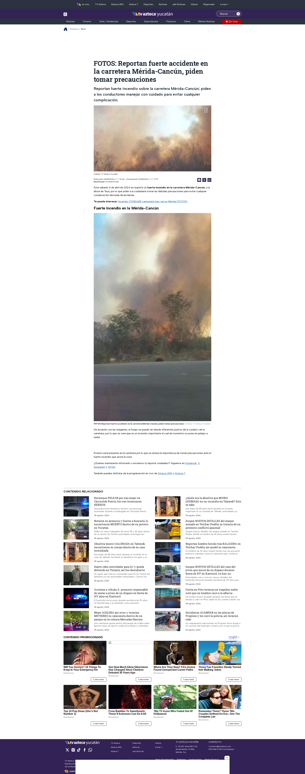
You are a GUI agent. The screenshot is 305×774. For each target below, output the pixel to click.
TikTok (111, 466)
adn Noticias (179, 4)
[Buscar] (238, 14)
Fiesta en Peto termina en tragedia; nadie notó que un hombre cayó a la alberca (212, 591)
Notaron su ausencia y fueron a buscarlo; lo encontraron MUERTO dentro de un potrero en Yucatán (121, 524)
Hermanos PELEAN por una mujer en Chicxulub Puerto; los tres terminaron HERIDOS (118, 501)
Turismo (87, 21)
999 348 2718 (215, 749)
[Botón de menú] (65, 14)
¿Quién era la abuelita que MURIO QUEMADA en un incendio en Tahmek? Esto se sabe (213, 501)
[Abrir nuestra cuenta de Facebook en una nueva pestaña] (84, 750)
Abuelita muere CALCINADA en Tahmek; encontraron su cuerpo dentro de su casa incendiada (119, 547)
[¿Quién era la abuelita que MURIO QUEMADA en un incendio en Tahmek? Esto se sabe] (167, 506)
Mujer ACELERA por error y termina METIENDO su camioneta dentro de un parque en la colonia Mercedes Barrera (118, 616)
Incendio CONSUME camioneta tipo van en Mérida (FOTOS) (152, 201)
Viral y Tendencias (108, 21)
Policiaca (171, 21)
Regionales (209, 4)
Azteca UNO (117, 4)
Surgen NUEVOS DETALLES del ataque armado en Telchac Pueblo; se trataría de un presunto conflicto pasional (213, 524)
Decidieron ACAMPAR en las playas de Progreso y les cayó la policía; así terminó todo (212, 616)
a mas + (224, 4)
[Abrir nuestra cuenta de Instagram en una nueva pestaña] (73, 750)
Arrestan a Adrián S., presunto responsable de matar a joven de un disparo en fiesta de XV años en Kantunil (121, 593)
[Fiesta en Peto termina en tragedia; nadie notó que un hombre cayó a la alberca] (167, 598)
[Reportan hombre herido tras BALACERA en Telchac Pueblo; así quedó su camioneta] (167, 552)
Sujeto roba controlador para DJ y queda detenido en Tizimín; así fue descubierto (119, 568)
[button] (227, 758)
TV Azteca (100, 4)
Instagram (99, 466)
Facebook (191, 463)
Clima (187, 21)
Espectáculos (151, 21)
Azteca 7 (133, 4)
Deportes (148, 4)
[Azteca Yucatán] (152, 14)
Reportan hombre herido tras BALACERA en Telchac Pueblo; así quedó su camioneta (213, 545)
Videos (194, 4)
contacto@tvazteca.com (220, 746)
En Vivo (233, 21)
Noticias (163, 4)
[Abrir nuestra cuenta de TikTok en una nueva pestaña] (79, 750)
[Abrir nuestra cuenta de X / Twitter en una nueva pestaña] (67, 750)
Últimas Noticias (206, 21)
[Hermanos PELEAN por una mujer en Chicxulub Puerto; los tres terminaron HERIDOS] (76, 506)
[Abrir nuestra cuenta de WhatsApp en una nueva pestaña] (90, 750)
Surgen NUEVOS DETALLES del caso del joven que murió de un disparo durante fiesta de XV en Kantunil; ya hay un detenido (210, 572)
